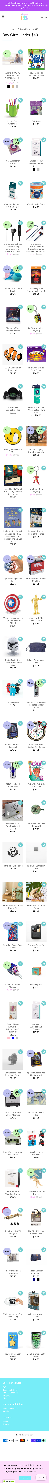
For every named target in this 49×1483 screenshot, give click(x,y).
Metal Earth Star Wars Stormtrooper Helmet (13, 662)
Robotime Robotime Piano (36, 906)
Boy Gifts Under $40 (29, 29)
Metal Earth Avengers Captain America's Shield (13, 620)
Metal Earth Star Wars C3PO (36, 619)
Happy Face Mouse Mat (13, 450)
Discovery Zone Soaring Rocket (13, 329)
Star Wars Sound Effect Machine (13, 1113)
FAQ (4, 1387)
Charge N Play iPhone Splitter (36, 161)
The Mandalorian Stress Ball (13, 1271)
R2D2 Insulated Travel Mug (13, 785)
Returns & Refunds (10, 1390)
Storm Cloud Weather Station (12, 1192)
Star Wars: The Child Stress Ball (12, 1153)
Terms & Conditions (10, 1393)
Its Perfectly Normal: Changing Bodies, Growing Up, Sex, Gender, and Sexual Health (12, 536)
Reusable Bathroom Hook (36, 866)
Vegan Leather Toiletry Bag (36, 1271)
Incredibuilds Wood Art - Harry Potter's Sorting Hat (13, 491)
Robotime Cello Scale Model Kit (12, 906)
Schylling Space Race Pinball (12, 946)
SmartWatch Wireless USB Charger (36, 1026)
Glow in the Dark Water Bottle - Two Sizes (36, 409)
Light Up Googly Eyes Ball (13, 579)
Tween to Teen (27, 1435)
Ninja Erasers (13, 702)
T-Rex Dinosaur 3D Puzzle (36, 1192)
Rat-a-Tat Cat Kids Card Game (36, 785)
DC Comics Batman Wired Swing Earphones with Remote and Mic (13, 248)
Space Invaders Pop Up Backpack (36, 1073)
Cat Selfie (36, 121)
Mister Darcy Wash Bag (36, 661)
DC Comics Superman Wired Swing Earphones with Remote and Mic (36, 248)
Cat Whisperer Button (13, 161)
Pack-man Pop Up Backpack (13, 745)
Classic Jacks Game (36, 204)
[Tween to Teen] (24, 17)
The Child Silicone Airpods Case (36, 1232)
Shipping (6, 1395)
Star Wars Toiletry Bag (36, 1113)
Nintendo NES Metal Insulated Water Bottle (36, 704)
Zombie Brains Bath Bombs (36, 1354)
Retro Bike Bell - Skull (13, 865)
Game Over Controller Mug (13, 408)
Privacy (5, 1398)
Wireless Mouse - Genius (36, 1315)
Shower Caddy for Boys (36, 946)
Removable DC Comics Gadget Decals (13, 826)
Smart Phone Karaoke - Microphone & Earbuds (12, 1028)
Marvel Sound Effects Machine (36, 579)
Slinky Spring (36, 984)
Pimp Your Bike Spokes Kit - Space (36, 745)
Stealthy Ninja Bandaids (36, 1153)
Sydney (5, 1421)
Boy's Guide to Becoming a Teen (36, 73)
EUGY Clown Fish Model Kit (13, 368)
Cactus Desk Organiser (13, 122)
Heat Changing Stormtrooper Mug (36, 450)
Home (13, 29)
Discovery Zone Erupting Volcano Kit (36, 289)
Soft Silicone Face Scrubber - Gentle (13, 1073)
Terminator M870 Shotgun (13, 1232)
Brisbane (6, 1424)
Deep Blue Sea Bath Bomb (13, 289)
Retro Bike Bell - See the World (36, 824)
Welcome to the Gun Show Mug (12, 1315)
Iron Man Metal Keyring (36, 490)
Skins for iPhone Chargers (12, 985)
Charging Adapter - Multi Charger (13, 205)
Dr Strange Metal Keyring (36, 329)
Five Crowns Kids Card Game (36, 368)
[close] (46, 5)
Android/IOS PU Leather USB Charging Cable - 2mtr (13, 76)
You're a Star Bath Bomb (13, 1354)
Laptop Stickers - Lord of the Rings (36, 532)
